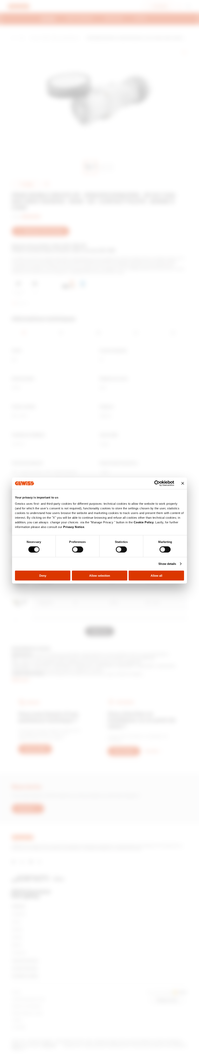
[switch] (77, 549)
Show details (167, 563)
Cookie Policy (144, 522)
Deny (42, 575)
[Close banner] (182, 483)
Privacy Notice (73, 526)
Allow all (156, 575)
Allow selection (99, 575)
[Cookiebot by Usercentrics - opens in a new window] (157, 483)
